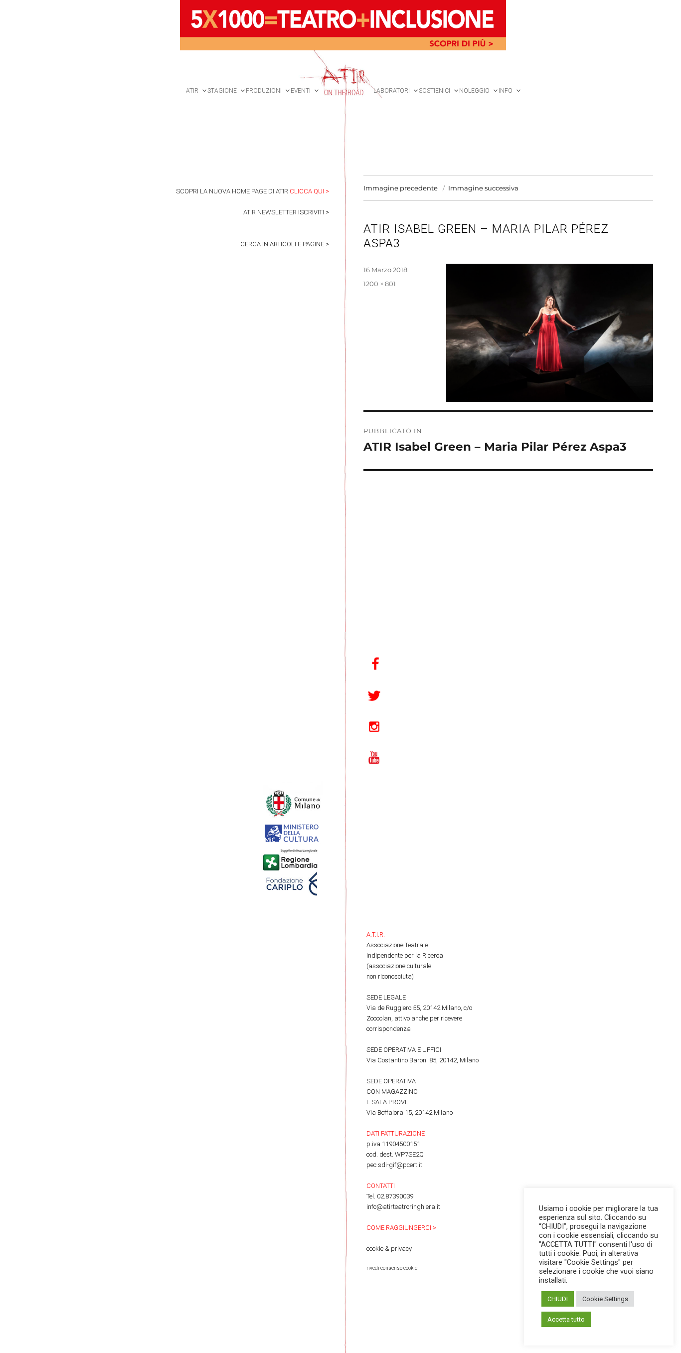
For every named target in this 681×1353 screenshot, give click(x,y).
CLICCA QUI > (309, 191)
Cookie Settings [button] (605, 1299)
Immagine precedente (400, 188)
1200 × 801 (379, 284)
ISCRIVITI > (313, 212)
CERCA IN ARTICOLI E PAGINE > (284, 244)
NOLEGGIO (474, 90)
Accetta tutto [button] (566, 1319)
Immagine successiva (483, 188)
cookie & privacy (389, 1248)
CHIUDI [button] (557, 1299)
